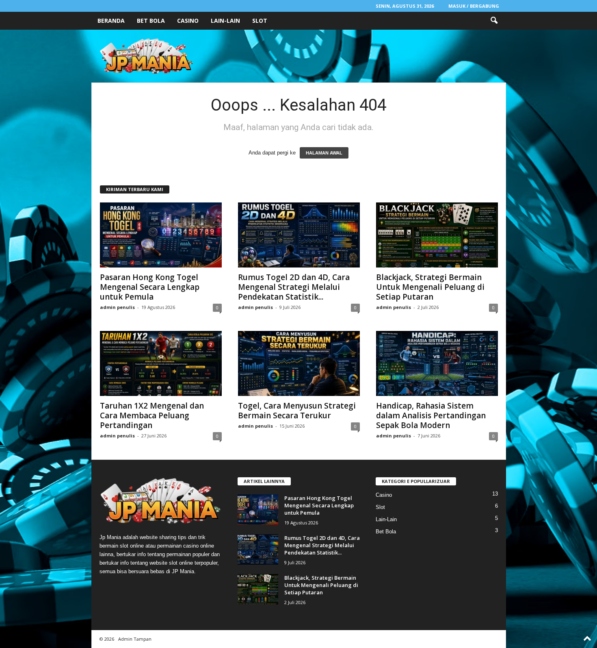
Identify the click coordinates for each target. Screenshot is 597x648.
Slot (259, 20)
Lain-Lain (225, 20)
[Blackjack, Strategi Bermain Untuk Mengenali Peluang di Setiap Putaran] (437, 234)
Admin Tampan (134, 639)
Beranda (111, 20)
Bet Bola (151, 20)
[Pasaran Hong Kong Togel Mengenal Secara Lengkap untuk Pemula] (161, 234)
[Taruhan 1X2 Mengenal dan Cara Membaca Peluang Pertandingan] (161, 363)
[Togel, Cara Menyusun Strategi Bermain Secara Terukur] (299, 363)
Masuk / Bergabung (473, 6)
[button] (494, 21)
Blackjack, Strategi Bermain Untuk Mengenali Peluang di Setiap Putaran (430, 287)
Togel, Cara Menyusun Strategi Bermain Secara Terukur (297, 410)
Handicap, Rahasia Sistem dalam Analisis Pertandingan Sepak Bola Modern (431, 415)
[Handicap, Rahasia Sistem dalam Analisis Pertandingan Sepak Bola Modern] (437, 363)
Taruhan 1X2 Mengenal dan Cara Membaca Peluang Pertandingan (152, 415)
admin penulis (117, 307)
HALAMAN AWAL (324, 152)
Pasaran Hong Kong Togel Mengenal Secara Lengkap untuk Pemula (149, 287)
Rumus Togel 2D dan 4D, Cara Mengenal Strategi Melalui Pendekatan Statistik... (294, 287)
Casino (188, 20)
